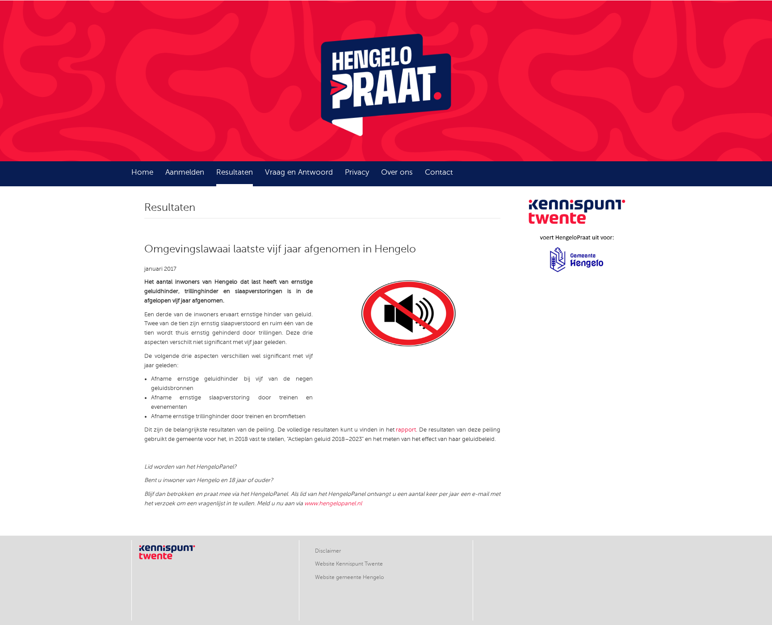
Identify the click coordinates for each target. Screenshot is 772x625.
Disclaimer (328, 551)
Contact (439, 172)
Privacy (357, 172)
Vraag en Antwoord (299, 172)
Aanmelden (184, 172)
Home (142, 172)
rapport (406, 430)
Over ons (397, 172)
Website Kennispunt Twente (349, 564)
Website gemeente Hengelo (349, 577)
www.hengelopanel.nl (333, 503)
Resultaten (234, 172)
